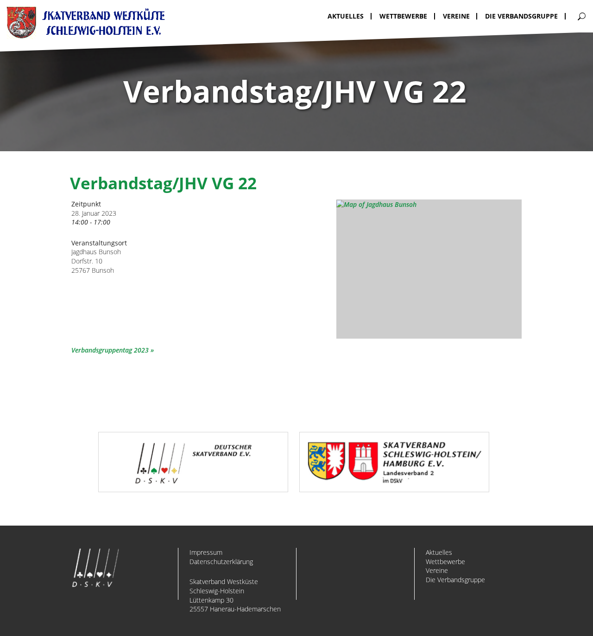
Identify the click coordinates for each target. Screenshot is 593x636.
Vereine (437, 570)
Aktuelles (439, 552)
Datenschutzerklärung (221, 561)
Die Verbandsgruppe (455, 579)
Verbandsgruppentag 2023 (110, 350)
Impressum (205, 552)
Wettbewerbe (445, 561)
